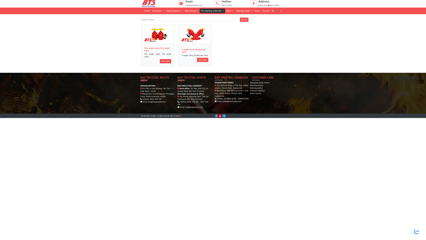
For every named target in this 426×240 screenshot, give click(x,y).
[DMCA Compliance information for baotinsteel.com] (228, 115)
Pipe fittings (190, 11)
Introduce (156, 11)
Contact (266, 11)
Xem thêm (165, 61)
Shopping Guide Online (259, 83)
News (257, 11)
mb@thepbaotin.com (194, 107)
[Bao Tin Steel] (149, 3)
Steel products (173, 11)
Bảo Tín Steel (174, 116)
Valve (228, 11)
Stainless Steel (243, 11)
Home (147, 11)
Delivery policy (256, 88)
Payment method (257, 91)
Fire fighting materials (211, 11)
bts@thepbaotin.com (157, 102)
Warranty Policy (256, 85)
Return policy (255, 93)
